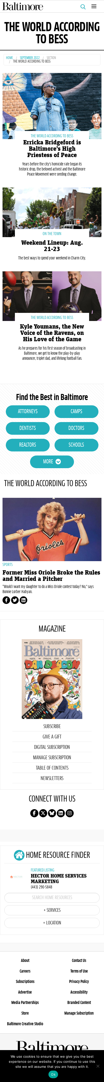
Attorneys (28, 411)
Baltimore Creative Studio (25, 1024)
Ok (53, 1074)
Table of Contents (52, 768)
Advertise (25, 992)
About (25, 961)
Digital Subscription (52, 747)
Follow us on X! (43, 813)
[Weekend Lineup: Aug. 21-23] (52, 212)
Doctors (76, 428)
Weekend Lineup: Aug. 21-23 (52, 246)
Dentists (27, 428)
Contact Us (79, 961)
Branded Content (79, 1003)
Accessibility (79, 992)
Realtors (27, 445)
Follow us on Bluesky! (52, 813)
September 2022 (30, 58)
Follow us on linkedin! (61, 813)
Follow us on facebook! (34, 813)
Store (25, 1013)
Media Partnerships (25, 1003)
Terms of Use (79, 971)
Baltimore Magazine (50, 6)
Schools (76, 445)
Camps (76, 411)
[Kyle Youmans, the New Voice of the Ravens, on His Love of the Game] (52, 295)
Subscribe (52, 726)
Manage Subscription (52, 757)
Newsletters (52, 778)
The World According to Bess (52, 136)
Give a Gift (52, 736)
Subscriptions (25, 982)
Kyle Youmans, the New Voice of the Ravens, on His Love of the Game (52, 333)
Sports (8, 565)
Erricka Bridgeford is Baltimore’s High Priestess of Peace (52, 148)
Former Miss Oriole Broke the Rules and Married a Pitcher (51, 576)
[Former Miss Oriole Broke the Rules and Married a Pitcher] (52, 529)
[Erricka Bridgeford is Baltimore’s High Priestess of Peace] (52, 105)
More (48, 461)
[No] (97, 1066)
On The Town (52, 234)
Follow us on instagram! (70, 813)
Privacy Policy (79, 982)
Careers (25, 971)
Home (9, 58)
